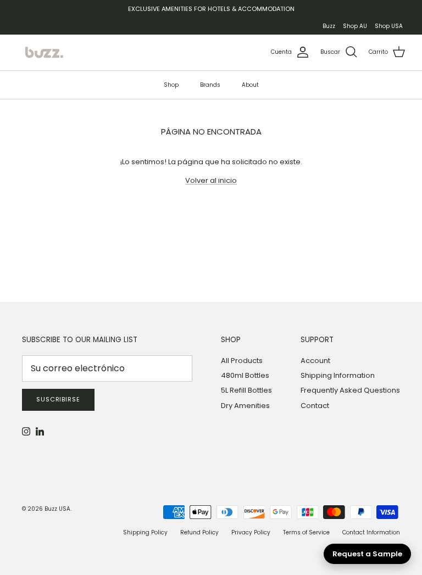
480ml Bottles (245, 375)
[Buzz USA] (43, 52)
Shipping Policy (145, 532)
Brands (210, 85)
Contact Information (371, 532)
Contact (315, 405)
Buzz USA (57, 509)
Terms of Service (306, 532)
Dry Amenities (245, 405)
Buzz (329, 26)
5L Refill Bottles (246, 390)
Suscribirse (58, 399)
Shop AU (355, 26)
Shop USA (389, 26)
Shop (171, 85)
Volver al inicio (211, 180)
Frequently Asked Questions (350, 390)
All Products (242, 360)
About (250, 85)
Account (315, 360)
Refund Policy (199, 532)
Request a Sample (367, 554)
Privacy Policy (250, 532)
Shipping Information (338, 375)
